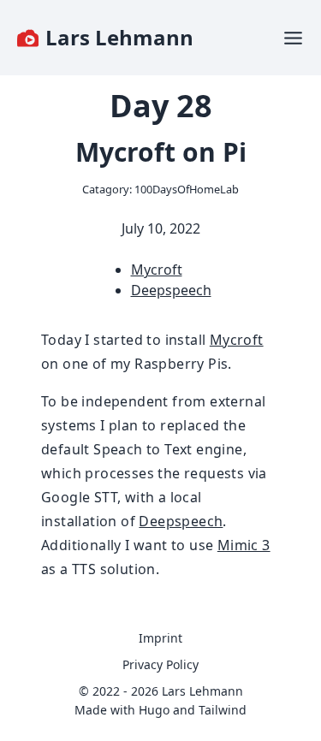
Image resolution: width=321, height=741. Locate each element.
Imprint (160, 638)
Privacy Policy (160, 664)
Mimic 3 (243, 545)
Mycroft (156, 269)
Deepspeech (171, 290)
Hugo (154, 710)
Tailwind (223, 710)
